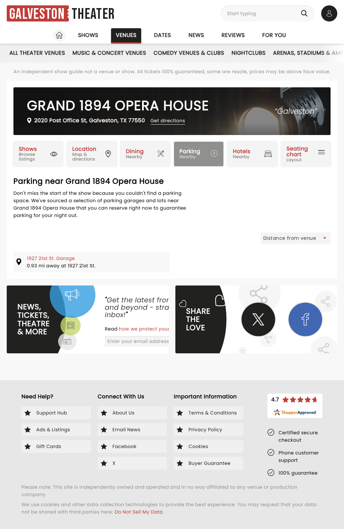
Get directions (167, 120)
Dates (162, 35)
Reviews (233, 35)
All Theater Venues (37, 53)
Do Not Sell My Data (139, 512)
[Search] (305, 13)
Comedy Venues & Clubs (189, 53)
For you (274, 35)
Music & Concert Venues (109, 53)
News (196, 35)
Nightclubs (248, 53)
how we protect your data (151, 328)
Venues (126, 35)
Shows (88, 35)
